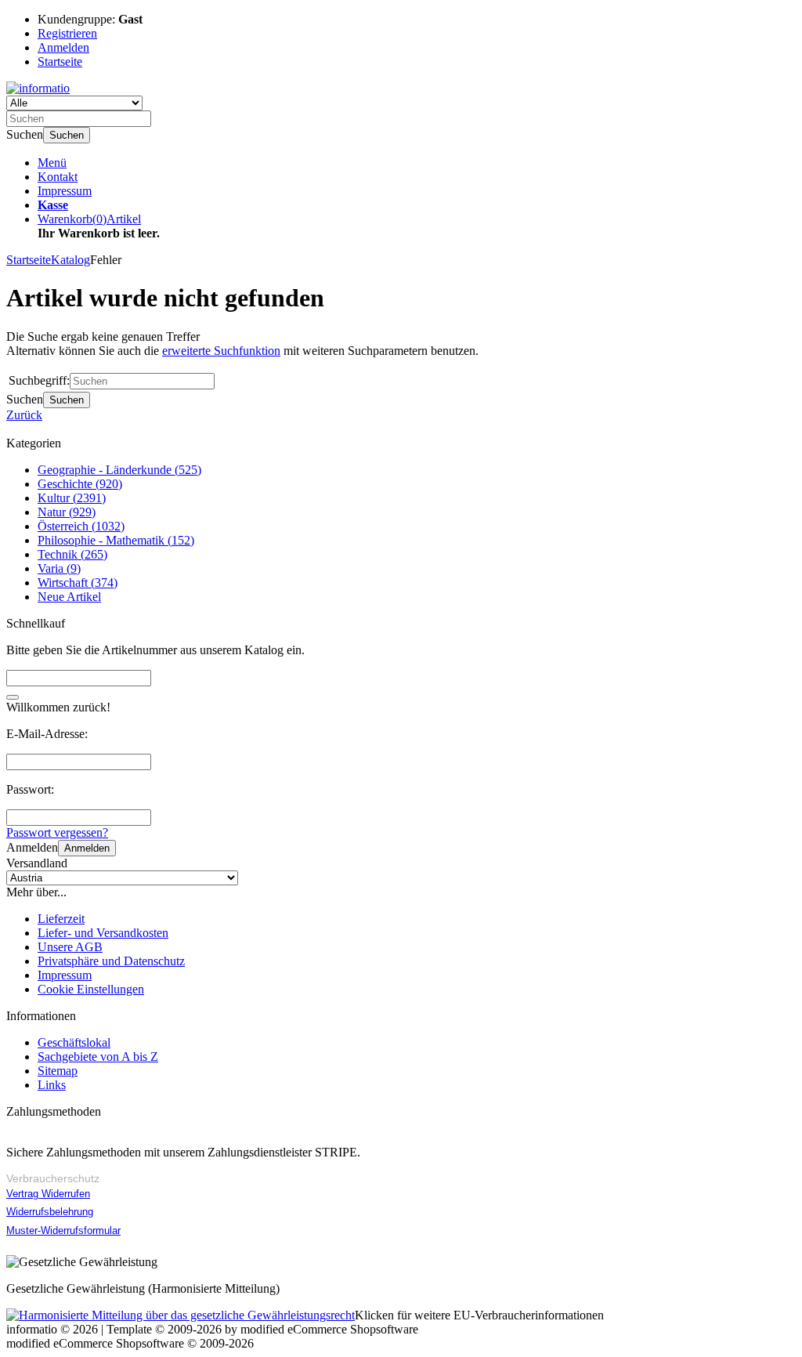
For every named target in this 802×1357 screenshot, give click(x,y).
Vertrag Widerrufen (48, 1194)
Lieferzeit (61, 918)
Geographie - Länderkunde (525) (119, 469)
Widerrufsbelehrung (49, 1212)
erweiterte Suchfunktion (221, 350)
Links (52, 1084)
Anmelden (87, 848)
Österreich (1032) (81, 526)
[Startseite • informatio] (38, 88)
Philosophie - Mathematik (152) (116, 540)
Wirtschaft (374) (77, 582)
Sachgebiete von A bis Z (98, 1056)
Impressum (65, 190)
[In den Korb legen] (12, 697)
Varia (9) (59, 568)
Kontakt (58, 176)
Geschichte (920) (80, 483)
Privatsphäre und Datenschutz (111, 961)
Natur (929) (67, 512)
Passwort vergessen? (57, 832)
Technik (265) (72, 554)
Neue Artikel (69, 596)
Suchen (66, 135)
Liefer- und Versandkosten (103, 932)
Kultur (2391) (72, 498)
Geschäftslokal (74, 1042)
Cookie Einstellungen (91, 989)
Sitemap (58, 1070)
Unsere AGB (70, 947)
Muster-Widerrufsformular (63, 1230)
